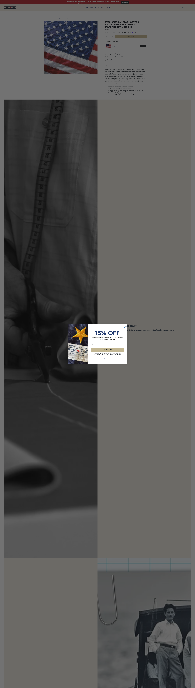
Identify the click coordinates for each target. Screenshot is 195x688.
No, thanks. (107, 359)
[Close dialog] (125, 326)
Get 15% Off (107, 350)
